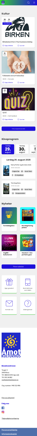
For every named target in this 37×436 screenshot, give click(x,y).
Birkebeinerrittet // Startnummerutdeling (17, 42)
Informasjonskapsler (9, 434)
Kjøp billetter (9, 45)
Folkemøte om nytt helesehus (13, 76)
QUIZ (5, 113)
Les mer (22, 45)
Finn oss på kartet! (8, 398)
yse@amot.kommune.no (10, 380)
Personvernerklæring (9, 430)
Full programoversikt (18, 128)
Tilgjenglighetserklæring (10, 418)
